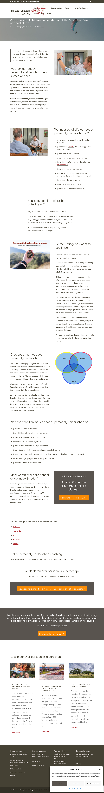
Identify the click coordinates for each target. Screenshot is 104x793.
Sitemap (78, 764)
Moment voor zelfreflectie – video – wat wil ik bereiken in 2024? (51, 688)
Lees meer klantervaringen (50, 633)
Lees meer (16, 732)
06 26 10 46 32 (41, 754)
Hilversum (17, 539)
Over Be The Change (80, 8)
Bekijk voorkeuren (93, 784)
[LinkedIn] (90, 2)
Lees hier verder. (84, 756)
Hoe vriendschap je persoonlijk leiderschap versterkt (21, 686)
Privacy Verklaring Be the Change (76, 788)
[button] (100, 769)
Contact (42, 13)
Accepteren (59, 784)
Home (36, 8)
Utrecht (16, 535)
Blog (35, 13)
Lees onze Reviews (38, 765)
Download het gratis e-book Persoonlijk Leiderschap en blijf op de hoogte (51, 588)
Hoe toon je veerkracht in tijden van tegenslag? (80, 685)
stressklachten (62, 164)
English (49, 13)
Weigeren (76, 784)
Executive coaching (56, 8)
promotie (70, 146)
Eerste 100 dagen (59, 761)
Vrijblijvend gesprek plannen (72, 497)
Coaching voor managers (62, 754)
